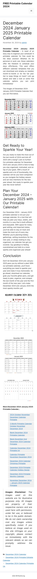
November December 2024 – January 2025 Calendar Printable (21, 482)
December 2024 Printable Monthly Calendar (20, 475)
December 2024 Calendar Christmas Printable (20, 462)
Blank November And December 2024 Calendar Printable (20, 441)
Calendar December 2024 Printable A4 (20, 449)
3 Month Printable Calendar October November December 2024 (21, 426)
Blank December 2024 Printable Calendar (19, 434)
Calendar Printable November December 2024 (21, 456)
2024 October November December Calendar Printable (20, 417)
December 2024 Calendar (16, 554)
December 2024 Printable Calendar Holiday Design (20, 469)
